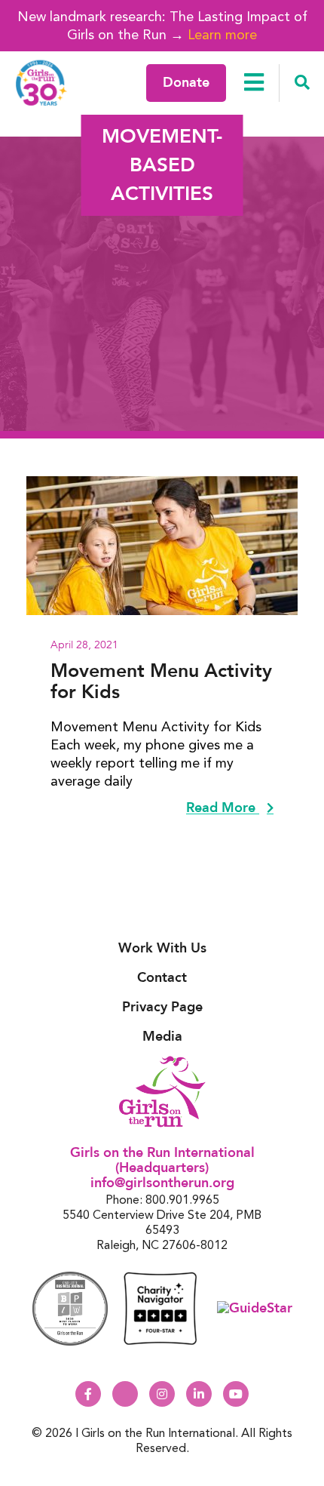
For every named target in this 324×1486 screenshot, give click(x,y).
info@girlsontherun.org (162, 1183)
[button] (302, 83)
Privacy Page (162, 1007)
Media (162, 1036)
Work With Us (162, 948)
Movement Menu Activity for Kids (161, 681)
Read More (222, 808)
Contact (162, 977)
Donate (186, 82)
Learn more (222, 34)
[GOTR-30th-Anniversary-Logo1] (41, 82)
